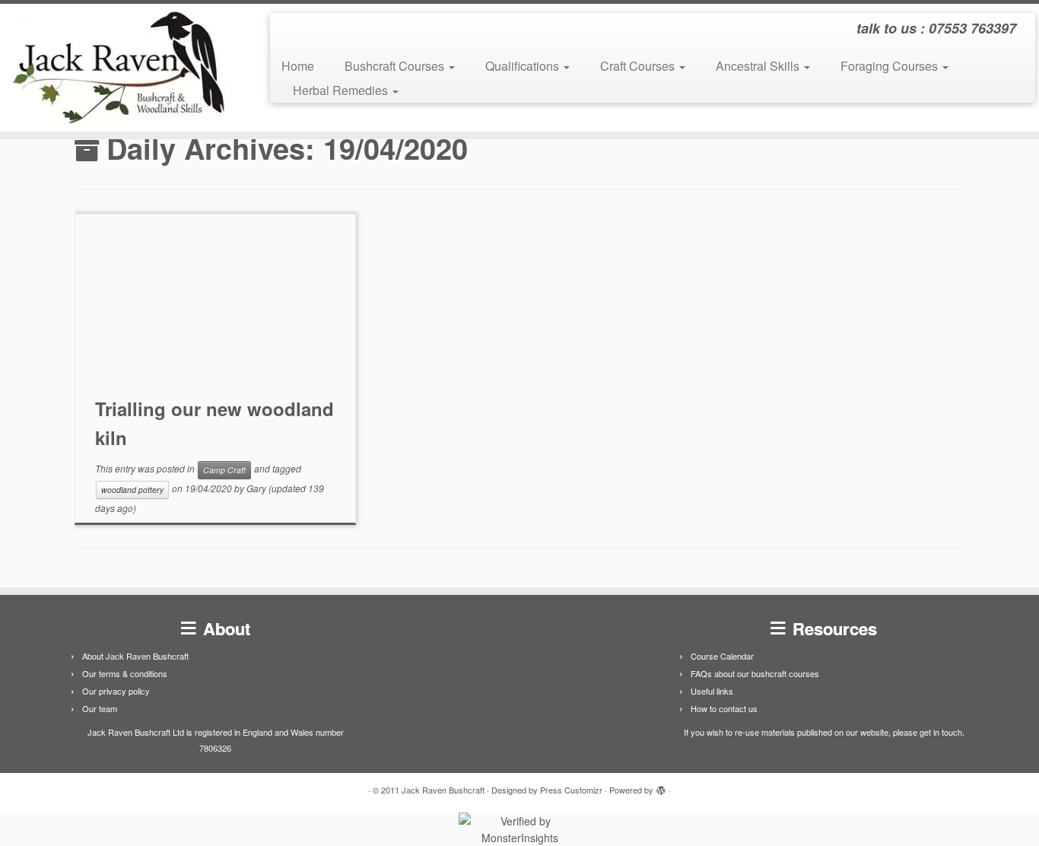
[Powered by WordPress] (661, 786)
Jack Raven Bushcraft (443, 790)
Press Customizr (571, 790)
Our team (99, 708)
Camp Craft (224, 469)
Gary (256, 488)
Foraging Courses (890, 66)
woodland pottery (132, 489)
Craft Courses (639, 66)
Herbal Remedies (342, 90)
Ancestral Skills (759, 66)
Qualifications (523, 66)
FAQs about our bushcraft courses (755, 673)
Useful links (712, 691)
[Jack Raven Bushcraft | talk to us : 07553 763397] (120, 67)
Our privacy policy (116, 691)
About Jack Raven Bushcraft (135, 656)
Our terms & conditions (124, 673)
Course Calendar (722, 656)
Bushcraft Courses (396, 66)
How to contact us (724, 708)
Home (297, 66)
